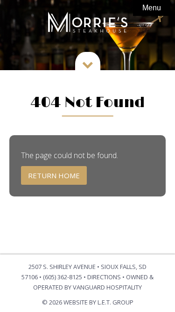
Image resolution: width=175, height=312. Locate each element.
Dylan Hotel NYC (87, 23)
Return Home (54, 175)
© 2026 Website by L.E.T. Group (87, 302)
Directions (104, 277)
